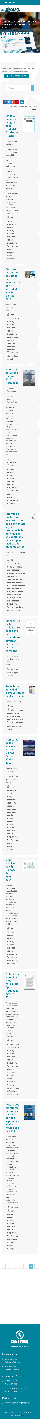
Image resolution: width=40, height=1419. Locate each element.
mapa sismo (11, 964)
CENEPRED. (25, 1415)
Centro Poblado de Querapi (11, 1082)
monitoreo (11, 497)
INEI (12, 315)
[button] (36, 10)
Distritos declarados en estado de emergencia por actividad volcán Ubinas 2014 (13, 284)
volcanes (10, 849)
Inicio (4, 43)
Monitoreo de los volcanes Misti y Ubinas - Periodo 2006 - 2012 (12, 751)
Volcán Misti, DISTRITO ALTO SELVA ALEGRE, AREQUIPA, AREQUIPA (11, 802)
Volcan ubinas (12, 1094)
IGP (12, 706)
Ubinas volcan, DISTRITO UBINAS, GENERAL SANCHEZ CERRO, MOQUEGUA (15, 597)
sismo (9, 729)
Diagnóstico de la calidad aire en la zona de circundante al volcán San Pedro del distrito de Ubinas (13, 635)
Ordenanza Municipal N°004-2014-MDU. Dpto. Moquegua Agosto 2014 (12, 985)
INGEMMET (11, 462)
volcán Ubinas (12, 500)
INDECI (13, 218)
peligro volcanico (13, 610)
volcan (14, 960)
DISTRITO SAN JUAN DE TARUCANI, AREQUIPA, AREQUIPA (13, 343)
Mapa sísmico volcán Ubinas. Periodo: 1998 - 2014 (11, 870)
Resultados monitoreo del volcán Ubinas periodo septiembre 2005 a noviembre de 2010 (12, 1118)
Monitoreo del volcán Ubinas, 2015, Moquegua (12, 376)
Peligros (10, 252)
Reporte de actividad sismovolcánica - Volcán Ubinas (15, 691)
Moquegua (11, 503)
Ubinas (9, 1245)
